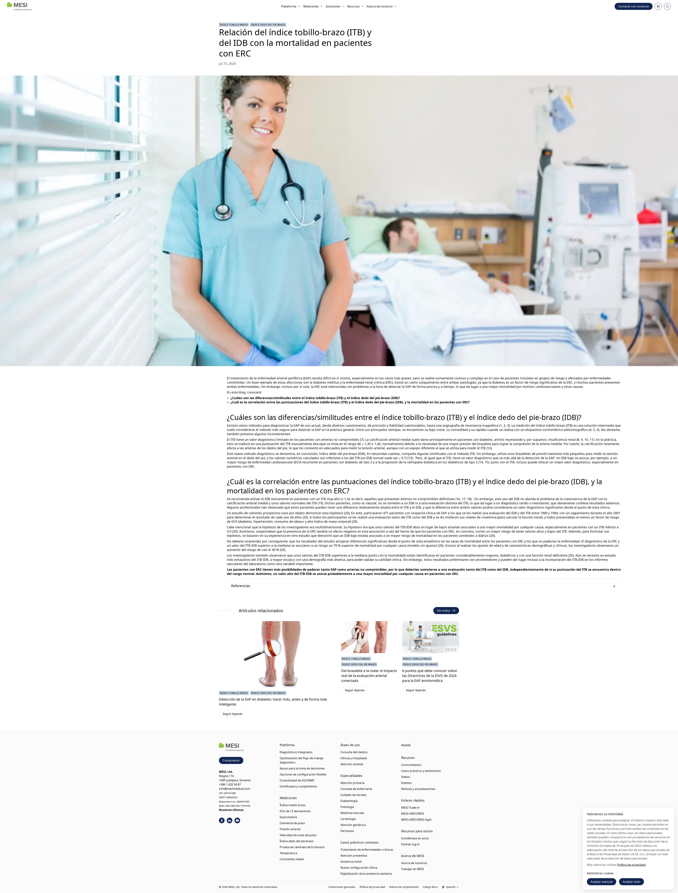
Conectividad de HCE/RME (297, 780)
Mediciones (311, 6)
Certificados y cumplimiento (298, 786)
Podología (347, 807)
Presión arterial (290, 829)
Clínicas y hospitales (353, 758)
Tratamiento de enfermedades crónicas (366, 850)
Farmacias (347, 831)
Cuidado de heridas (353, 795)
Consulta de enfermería (356, 789)
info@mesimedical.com (234, 789)
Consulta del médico (354, 752)
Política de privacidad (372, 887)
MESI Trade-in (410, 808)
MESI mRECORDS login (416, 820)
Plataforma (288, 6)
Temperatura (288, 853)
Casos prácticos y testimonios (421, 771)
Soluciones (333, 6)
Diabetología (349, 801)
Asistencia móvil (351, 862)
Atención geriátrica (353, 825)
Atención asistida (351, 764)
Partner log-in (410, 844)
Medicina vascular (352, 813)
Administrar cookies (600, 873)
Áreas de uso (350, 745)
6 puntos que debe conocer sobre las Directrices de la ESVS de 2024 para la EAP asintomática (429, 675)
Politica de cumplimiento (404, 887)
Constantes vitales (292, 859)
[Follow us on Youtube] (237, 820)
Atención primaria (352, 783)
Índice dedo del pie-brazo (268, 24)
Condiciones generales (341, 887)
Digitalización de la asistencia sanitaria (366, 874)
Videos (405, 777)
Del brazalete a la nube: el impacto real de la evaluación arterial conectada (369, 675)
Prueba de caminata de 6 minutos (302, 847)
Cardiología (348, 819)
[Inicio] (19, 6)
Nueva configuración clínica (358, 868)
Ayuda (406, 745)
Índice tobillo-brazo (234, 24)
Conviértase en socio (415, 838)
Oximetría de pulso (292, 823)
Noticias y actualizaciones (418, 789)
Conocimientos (411, 765)
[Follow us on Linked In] (229, 820)
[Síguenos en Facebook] (222, 820)
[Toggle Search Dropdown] (667, 6)
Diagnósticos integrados (296, 752)
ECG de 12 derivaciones (295, 811)
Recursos (353, 6)
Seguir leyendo (234, 714)
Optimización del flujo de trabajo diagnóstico (301, 760)
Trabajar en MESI (412, 869)
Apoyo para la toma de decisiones (302, 768)
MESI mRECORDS (412, 814)
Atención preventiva (353, 856)
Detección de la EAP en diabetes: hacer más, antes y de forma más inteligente (273, 702)
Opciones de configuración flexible (303, 774)
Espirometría (288, 817)
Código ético (430, 887)
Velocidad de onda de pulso (298, 835)
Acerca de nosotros (380, 6)
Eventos (406, 783)
